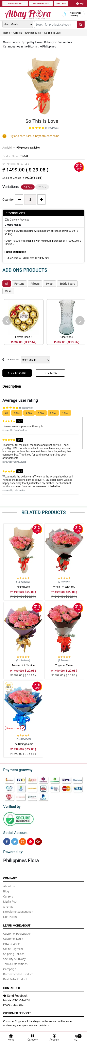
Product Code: (15, 156)
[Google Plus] (38, 841)
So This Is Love (52, 32)
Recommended (15, 3)
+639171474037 (21, 1000)
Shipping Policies (13, 954)
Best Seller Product (41, 3)
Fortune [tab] (19, 284)
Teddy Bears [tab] (67, 284)
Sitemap (8, 906)
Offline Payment (13, 949)
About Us (9, 886)
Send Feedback (17, 995)
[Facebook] (6, 841)
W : (26, 258)
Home (6, 32)
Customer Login (13, 939)
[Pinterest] (30, 841)
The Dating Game (23, 744)
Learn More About (16, 925)
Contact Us (11, 988)
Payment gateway (18, 769)
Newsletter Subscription (18, 912)
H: (42, 258)
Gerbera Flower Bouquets (27, 32)
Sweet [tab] (49, 284)
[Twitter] (14, 841)
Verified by (12, 806)
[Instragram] (22, 841)
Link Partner (10, 917)
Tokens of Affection (23, 665)
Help (82, 3)
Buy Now (50, 373)
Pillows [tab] (35, 284)
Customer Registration (17, 933)
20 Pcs (42, 187)
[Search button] (81, 24)
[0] (76, 1036)
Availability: (21, 147)
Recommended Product (18, 974)
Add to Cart (17, 373)
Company (10, 878)
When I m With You (64, 586)
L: (11, 258)
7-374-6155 (17, 1005)
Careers (8, 896)
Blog (6, 891)
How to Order (11, 944)
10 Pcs (28, 187)
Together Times (64, 665)
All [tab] (6, 284)
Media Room (11, 901)
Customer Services (17, 1013)
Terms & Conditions (15, 964)
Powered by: (13, 851)
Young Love (23, 586)
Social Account (15, 832)
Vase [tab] (8, 291)
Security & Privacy (14, 959)
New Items (61, 3)
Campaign (9, 969)
